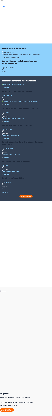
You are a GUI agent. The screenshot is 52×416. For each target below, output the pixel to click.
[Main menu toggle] (4, 6)
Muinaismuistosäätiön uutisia (11, 57)
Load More (5, 192)
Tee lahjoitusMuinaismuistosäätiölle (6, 410)
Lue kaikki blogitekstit (26, 196)
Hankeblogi (6, 87)
